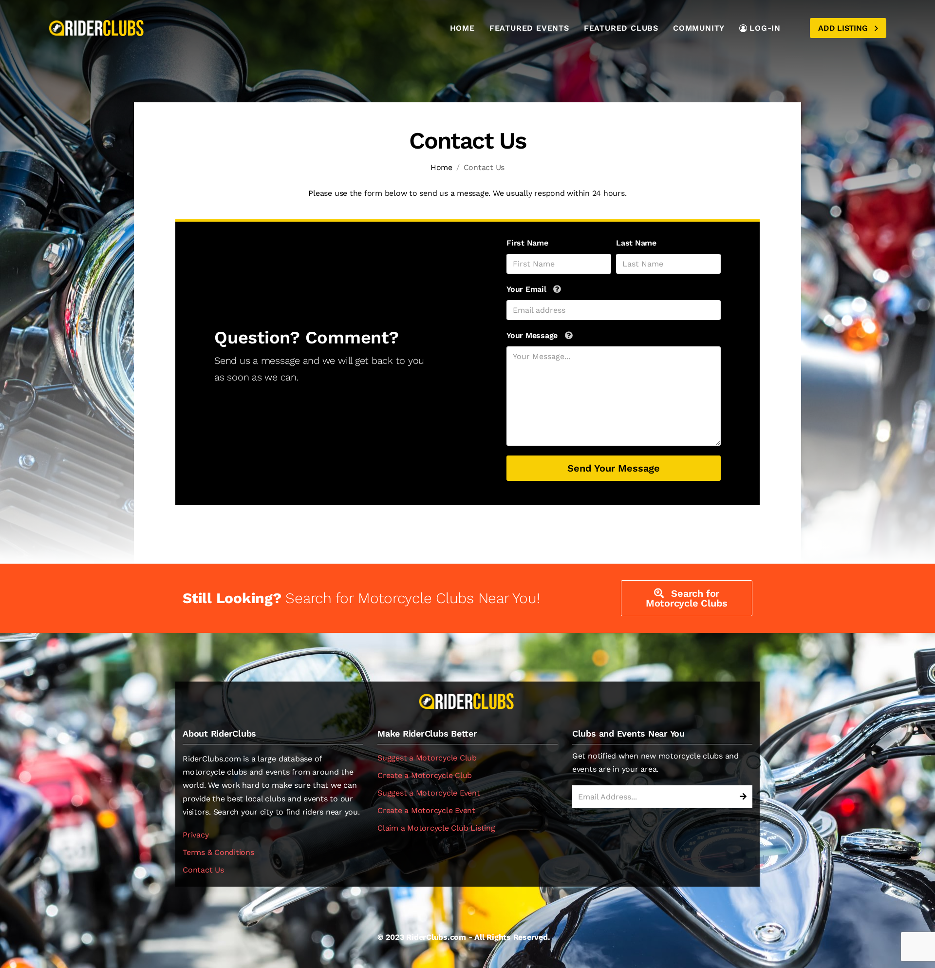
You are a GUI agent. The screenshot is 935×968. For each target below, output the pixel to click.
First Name (527, 242)
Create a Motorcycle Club (424, 775)
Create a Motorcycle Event (426, 810)
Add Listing (844, 28)
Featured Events (529, 28)
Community (699, 28)
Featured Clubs (621, 28)
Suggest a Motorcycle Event (428, 792)
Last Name (636, 242)
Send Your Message (613, 468)
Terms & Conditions (218, 852)
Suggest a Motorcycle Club (427, 757)
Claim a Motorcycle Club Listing (436, 828)
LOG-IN (765, 28)
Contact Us (203, 869)
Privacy (195, 834)
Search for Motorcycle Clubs (687, 598)
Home (462, 28)
